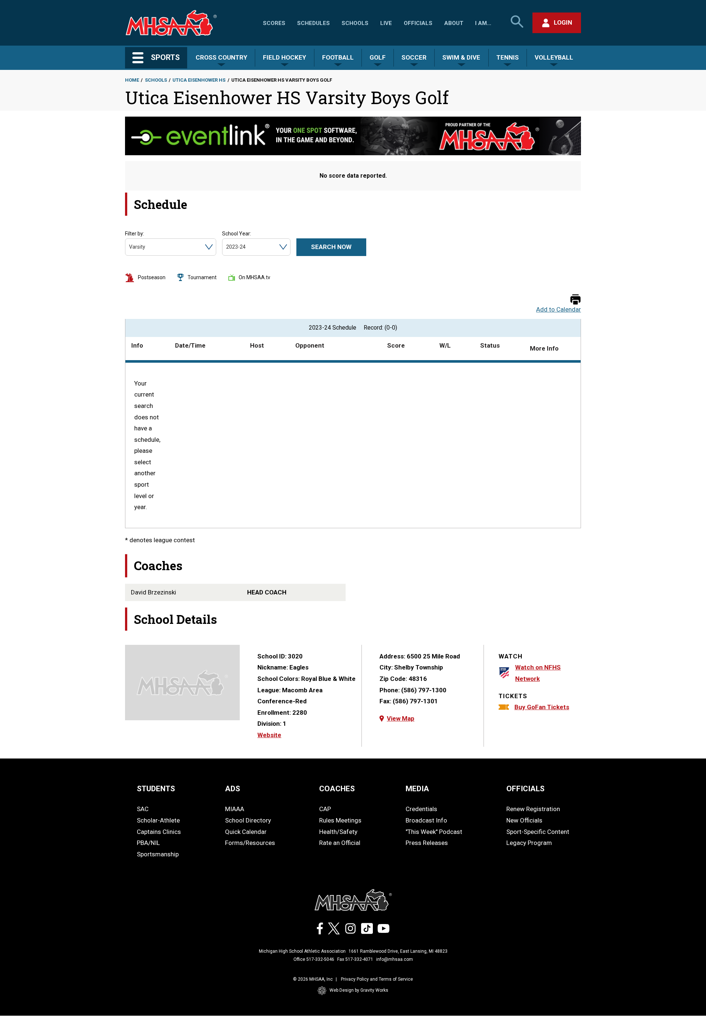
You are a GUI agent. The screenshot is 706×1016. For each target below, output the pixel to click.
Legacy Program (529, 842)
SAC (143, 809)
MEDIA (417, 788)
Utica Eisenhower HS (198, 80)
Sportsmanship (158, 854)
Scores (274, 23)
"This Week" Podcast (434, 831)
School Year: (236, 234)
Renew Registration (533, 809)
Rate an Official (339, 842)
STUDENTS (156, 788)
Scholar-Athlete (158, 820)
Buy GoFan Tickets (541, 707)
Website (269, 735)
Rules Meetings (340, 820)
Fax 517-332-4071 (355, 959)
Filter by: (134, 234)
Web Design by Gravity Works (358, 990)
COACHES (337, 788)
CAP (325, 809)
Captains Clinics (159, 831)
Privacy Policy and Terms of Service (377, 979)
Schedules (313, 23)
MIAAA (234, 809)
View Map (400, 718)
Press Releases (427, 842)
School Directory (248, 820)
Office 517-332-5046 (313, 959)
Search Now (331, 247)
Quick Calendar (246, 831)
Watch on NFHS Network (538, 673)
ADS (232, 788)
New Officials (524, 820)
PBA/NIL (148, 842)
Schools (355, 23)
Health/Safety (338, 831)
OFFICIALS (525, 788)
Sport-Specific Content (537, 831)
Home (132, 80)
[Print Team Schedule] (575, 300)
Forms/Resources (250, 842)
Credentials (421, 809)
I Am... (483, 23)
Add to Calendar (558, 309)
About (453, 23)
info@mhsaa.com (394, 959)
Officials (418, 23)
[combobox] (129, 247)
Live (386, 23)
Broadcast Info (426, 820)
